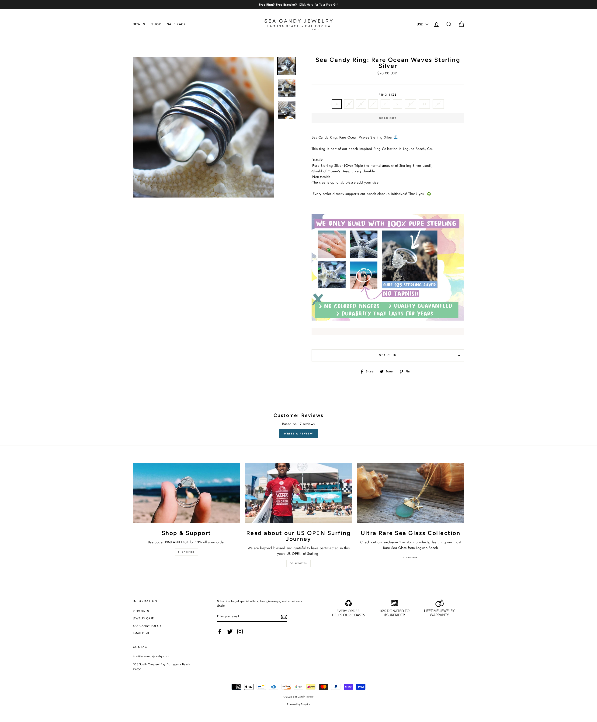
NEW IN (139, 24)
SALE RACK (176, 24)
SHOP (156, 24)
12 (438, 104)
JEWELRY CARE (143, 618)
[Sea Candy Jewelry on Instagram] (240, 631)
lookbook (410, 557)
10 (411, 104)
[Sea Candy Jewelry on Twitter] (230, 631)
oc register (298, 563)
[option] (298, 4)
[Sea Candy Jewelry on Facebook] (220, 631)
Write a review (298, 433)
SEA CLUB (387, 355)
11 (424, 104)
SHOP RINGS (186, 551)
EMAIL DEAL (141, 633)
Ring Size (388, 95)
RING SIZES (141, 611)
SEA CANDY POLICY (147, 626)
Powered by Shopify (298, 704)
